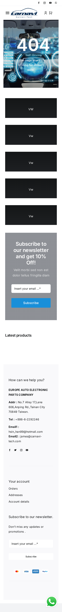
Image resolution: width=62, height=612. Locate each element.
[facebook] (39, 3)
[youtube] (50, 3)
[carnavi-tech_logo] (24, 9)
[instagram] (44, 3)
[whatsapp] (56, 3)
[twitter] (15, 450)
